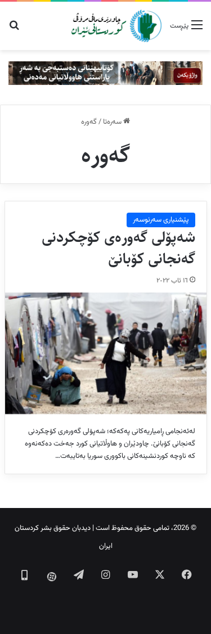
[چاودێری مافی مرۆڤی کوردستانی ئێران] (116, 26)
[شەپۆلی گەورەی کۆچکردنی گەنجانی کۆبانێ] (105, 353)
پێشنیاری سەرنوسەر (161, 220)
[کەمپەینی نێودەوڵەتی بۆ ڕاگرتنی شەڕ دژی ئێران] (105, 73)
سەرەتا (113, 122)
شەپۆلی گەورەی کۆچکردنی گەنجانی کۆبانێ (118, 248)
